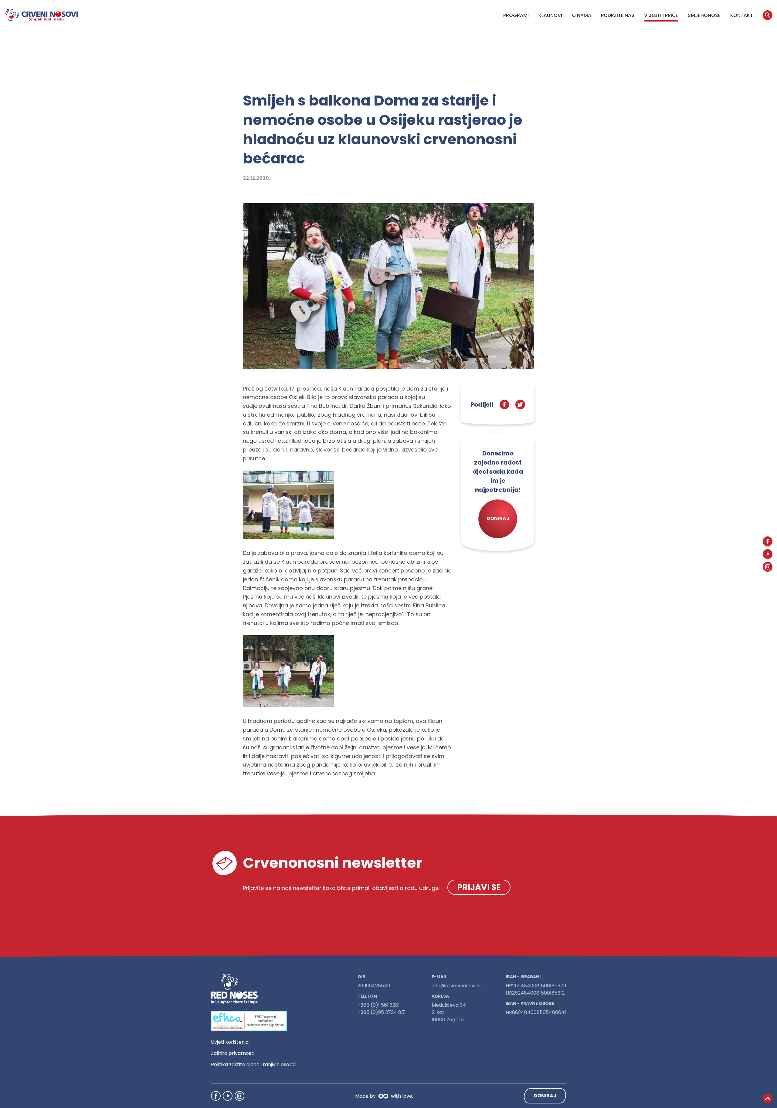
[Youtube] (227, 1096)
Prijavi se (479, 887)
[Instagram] (239, 1096)
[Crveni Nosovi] (41, 15)
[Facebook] (216, 1096)
